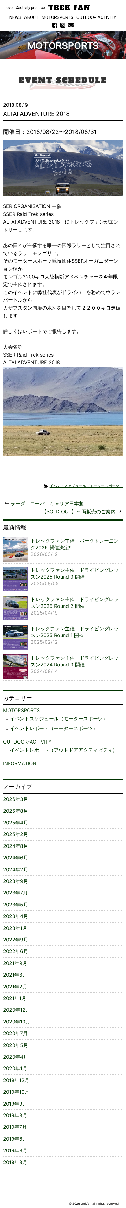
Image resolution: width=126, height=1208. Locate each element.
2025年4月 (15, 822)
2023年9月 (15, 881)
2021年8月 (15, 975)
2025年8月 (15, 811)
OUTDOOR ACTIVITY (96, 17)
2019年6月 (15, 1139)
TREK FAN (69, 7)
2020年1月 (15, 1068)
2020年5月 (15, 1045)
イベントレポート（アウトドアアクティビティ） (63, 750)
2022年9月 (15, 940)
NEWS (15, 17)
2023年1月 (15, 928)
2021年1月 (14, 998)
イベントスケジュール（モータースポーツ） (86, 485)
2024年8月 (15, 846)
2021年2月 (15, 987)
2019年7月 (15, 1127)
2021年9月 (15, 963)
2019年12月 (16, 1080)
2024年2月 (15, 869)
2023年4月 (15, 916)
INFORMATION (19, 763)
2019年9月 (15, 1104)
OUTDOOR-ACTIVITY (27, 742)
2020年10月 (16, 1022)
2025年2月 (15, 834)
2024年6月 (15, 858)
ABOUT (31, 17)
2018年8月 (15, 1162)
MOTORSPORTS (57, 17)
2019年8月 (15, 1115)
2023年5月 (15, 905)
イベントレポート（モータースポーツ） (54, 728)
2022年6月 (15, 951)
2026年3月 (15, 799)
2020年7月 (15, 1033)
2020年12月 (16, 1010)
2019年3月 (15, 1150)
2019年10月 (16, 1092)
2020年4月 (15, 1057)
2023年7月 (15, 893)
